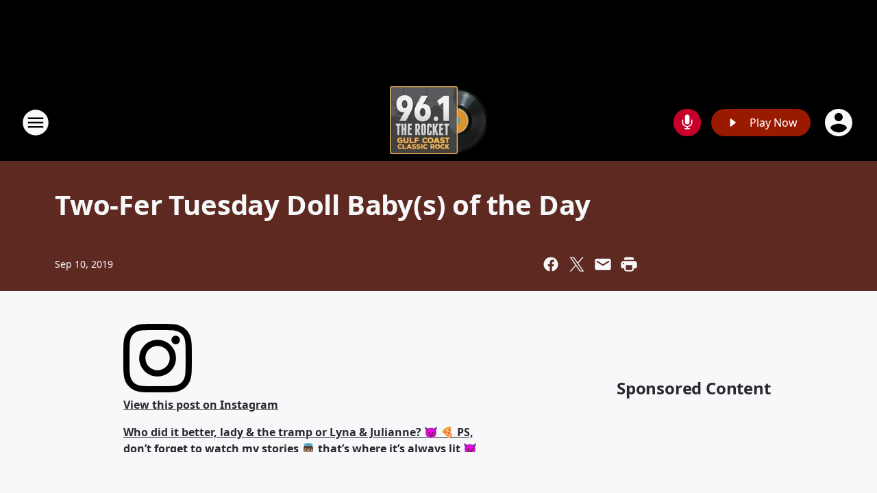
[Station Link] (438, 122)
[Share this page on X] (576, 264)
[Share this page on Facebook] (550, 264)
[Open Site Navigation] (35, 122)
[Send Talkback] (687, 122)
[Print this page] (629, 264)
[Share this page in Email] (603, 264)
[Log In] (840, 122)
